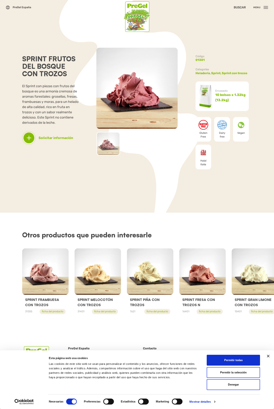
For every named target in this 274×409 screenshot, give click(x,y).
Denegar (233, 384)
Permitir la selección (233, 372)
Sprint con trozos (234, 73)
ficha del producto (52, 311)
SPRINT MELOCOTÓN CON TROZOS (95, 302)
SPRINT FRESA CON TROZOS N (198, 302)
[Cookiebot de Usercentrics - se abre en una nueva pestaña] (24, 402)
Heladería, (203, 73)
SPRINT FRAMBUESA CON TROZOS (42, 302)
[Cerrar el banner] (268, 356)
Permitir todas (233, 360)
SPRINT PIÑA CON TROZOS (145, 302)
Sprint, (216, 73)
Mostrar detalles (200, 401)
